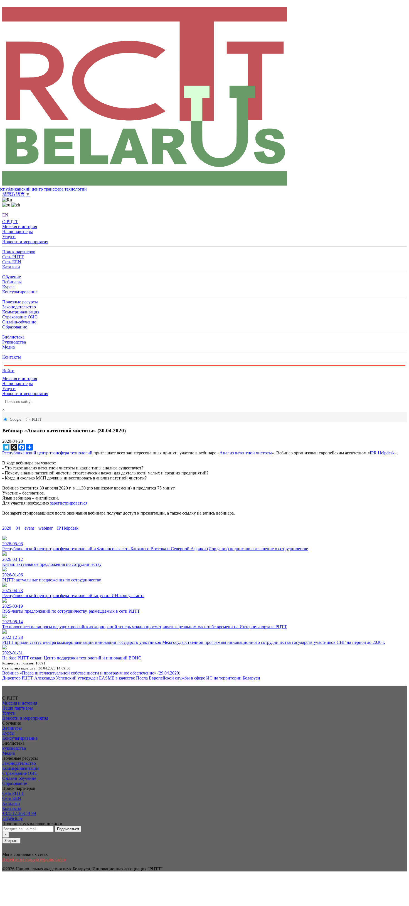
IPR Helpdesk (382, 452)
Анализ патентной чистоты (246, 452)
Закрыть (11, 841)
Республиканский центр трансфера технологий (47, 452)
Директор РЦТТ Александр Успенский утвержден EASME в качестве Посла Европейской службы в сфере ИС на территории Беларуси (131, 678)
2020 (6, 528)
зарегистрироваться (68, 503)
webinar (45, 528)
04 (18, 528)
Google (15, 419)
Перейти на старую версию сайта (34, 859)
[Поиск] (4, 210)
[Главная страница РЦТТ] (204, 97)
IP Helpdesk (67, 528)
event (29, 528)
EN (5, 215)
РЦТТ (37, 419)
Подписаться (68, 829)
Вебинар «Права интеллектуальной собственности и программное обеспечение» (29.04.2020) (91, 673)
